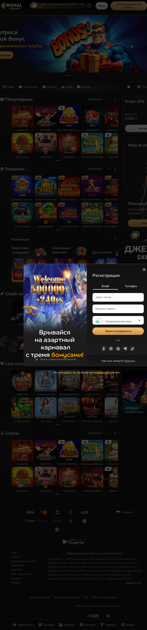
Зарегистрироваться (118, 331)
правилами (104, 372)
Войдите (130, 360)
